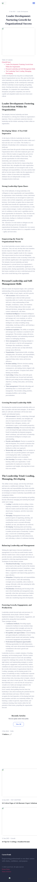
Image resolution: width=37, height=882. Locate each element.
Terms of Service (6, 871)
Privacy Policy (6, 869)
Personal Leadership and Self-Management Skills (20, 69)
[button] (33, 3)
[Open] (4, 62)
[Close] (8, 62)
